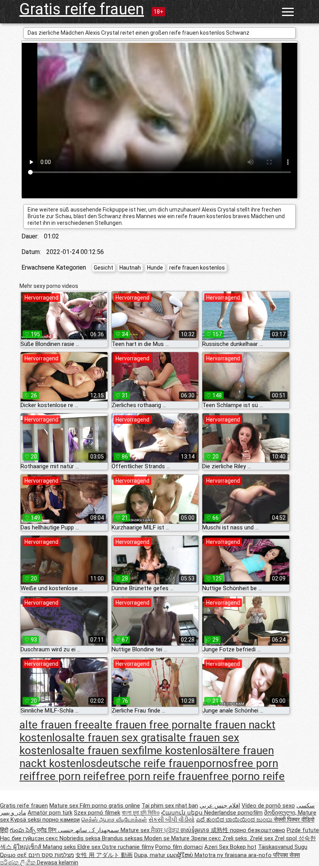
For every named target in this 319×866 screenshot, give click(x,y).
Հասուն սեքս (182, 812)
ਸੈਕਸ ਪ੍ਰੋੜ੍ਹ (166, 830)
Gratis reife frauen (81, 9)
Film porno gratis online (110, 805)
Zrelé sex (262, 838)
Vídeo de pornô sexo (268, 805)
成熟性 (220, 830)
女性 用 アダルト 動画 (104, 855)
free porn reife (70, 776)
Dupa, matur (150, 855)
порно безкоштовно (257, 830)
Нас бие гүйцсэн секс (30, 838)
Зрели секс (207, 838)
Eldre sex (89, 846)
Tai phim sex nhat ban (170, 805)
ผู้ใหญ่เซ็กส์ (28, 846)
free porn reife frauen (157, 776)
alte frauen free (56, 724)
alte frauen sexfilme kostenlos (139, 750)
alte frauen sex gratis (117, 737)
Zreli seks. (236, 838)
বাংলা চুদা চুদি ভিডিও (141, 812)
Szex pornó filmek (97, 812)
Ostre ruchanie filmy (128, 846)
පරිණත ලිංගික (18, 862)
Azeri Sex (217, 846)
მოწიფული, (281, 812)
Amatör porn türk (50, 812)
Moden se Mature (167, 838)
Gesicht (103, 268)
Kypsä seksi (26, 819)
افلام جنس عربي (220, 805)
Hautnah (130, 268)
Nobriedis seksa (81, 838)
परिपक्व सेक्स (286, 855)
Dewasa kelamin (57, 862)
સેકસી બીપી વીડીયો (172, 819)
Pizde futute (303, 830)
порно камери (61, 819)
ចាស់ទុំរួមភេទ (196, 830)
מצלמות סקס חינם (51, 855)
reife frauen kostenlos (197, 268)
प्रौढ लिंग (47, 830)
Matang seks (60, 846)
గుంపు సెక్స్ (23, 830)
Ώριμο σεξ (14, 855)
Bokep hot (243, 846)
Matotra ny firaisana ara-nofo (234, 855)
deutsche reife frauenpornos (164, 763)
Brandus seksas (123, 838)
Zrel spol (286, 838)
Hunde (155, 268)
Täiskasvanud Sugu (282, 846)
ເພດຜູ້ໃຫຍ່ (181, 855)
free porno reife (247, 776)
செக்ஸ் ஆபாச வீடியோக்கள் (114, 819)
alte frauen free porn (144, 724)
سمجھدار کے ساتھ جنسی (89, 830)
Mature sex (64, 805)
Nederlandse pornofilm (233, 812)
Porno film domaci (179, 846)
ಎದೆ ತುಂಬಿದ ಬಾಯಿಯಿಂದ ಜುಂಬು (235, 819)
